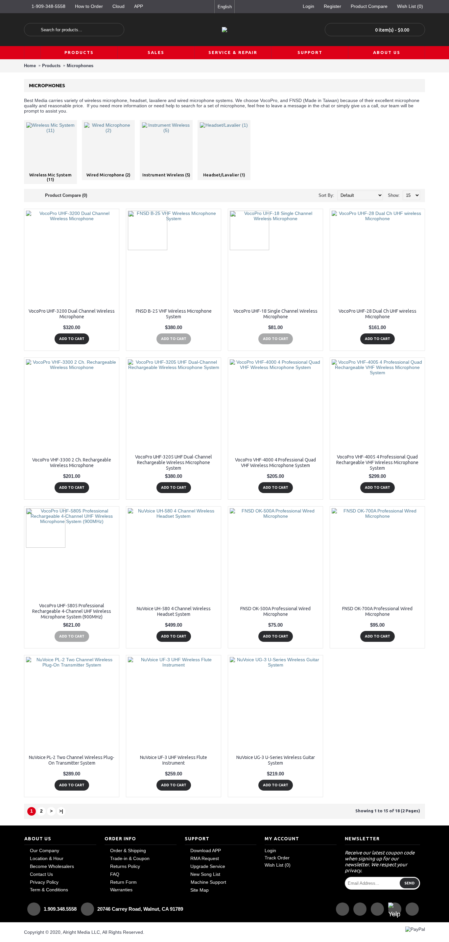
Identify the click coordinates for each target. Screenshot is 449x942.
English (225, 6)
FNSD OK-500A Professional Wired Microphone (275, 611)
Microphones (80, 65)
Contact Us (41, 874)
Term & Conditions (49, 889)
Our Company (44, 850)
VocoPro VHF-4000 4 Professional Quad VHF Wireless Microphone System (275, 462)
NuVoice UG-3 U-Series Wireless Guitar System (275, 760)
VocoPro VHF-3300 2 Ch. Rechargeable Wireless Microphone (71, 462)
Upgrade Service (207, 866)
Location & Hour (46, 858)
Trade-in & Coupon (130, 858)
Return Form (123, 882)
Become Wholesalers (52, 866)
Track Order (277, 857)
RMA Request (204, 858)
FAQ (114, 874)
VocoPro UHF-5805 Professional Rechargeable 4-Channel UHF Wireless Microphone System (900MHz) (71, 611)
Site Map (199, 890)
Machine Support (208, 882)
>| (61, 811)
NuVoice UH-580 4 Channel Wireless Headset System (174, 611)
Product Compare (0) (66, 195)
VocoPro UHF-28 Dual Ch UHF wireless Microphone (377, 313)
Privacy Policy (44, 882)
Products (51, 65)
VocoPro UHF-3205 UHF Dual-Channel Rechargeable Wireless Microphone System (173, 462)
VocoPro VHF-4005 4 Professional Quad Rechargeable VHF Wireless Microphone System (377, 462)
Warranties (121, 889)
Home (30, 65)
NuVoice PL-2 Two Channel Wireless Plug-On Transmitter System (71, 760)
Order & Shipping (128, 850)
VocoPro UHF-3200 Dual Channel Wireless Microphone (72, 313)
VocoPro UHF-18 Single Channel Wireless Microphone (275, 313)
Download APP (205, 850)
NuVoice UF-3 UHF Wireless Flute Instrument (173, 760)
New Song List (205, 874)
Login (270, 850)
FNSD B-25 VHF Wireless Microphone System (174, 313)
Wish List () (278, 865)
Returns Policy (125, 866)
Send (409, 883)
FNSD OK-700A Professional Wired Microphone (377, 611)
